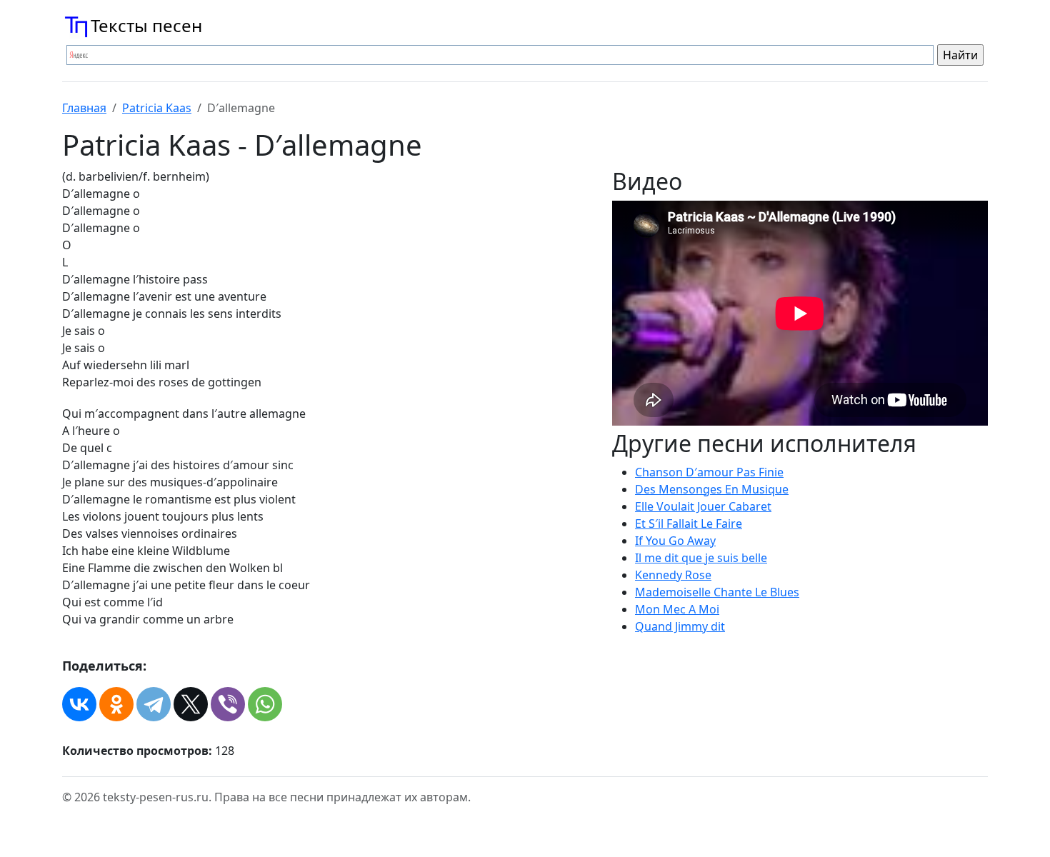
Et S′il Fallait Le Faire (688, 523)
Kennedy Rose (673, 575)
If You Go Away (675, 540)
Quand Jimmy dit (680, 626)
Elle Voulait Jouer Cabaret (703, 506)
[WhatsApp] (265, 704)
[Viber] (228, 704)
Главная (84, 108)
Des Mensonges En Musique (712, 489)
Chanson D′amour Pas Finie (709, 472)
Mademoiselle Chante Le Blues (717, 592)
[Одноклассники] (116, 704)
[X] (191, 704)
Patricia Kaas (156, 108)
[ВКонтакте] (79, 704)
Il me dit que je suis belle (701, 558)
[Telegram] (153, 704)
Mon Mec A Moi (677, 609)
